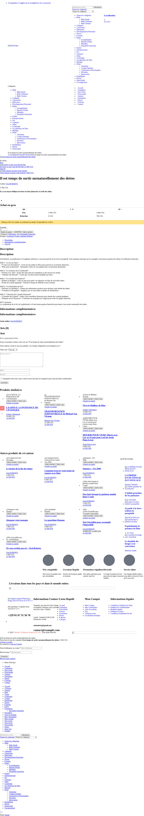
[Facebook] (75, 3)
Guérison (79, 54)
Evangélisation (86, 40)
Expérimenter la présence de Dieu (132, 527)
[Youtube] (93, 3)
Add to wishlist (28, 232)
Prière (78, 64)
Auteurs (7, 674)
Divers (78, 34)
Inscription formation (16, 711)
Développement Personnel (85, 32)
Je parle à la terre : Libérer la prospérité (133, 510)
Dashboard (8, 701)
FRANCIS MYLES (132, 518)
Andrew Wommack (13, 414)
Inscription (8, 713)
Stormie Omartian (131, 485)
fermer (7, 815)
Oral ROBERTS (12, 184)
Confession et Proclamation (90, 70)
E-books (79, 36)
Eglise (78, 38)
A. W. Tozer (129, 533)
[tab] (74, 240)
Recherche (97, 7)
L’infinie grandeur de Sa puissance (133, 494)
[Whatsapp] (81, 3)
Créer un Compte (16, 644)
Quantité (3, 227)
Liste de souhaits (10, 715)
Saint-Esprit (80, 80)
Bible (78, 17)
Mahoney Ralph (130, 551)
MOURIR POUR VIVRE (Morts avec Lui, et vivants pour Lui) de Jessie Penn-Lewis (100, 437)
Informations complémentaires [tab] (18, 308)
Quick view (22, 401)
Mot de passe (5, 652)
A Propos (7, 688)
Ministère (84, 44)
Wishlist (7, 731)
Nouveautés (8, 672)
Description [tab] (6, 248)
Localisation (109, 15)
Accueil (10, 155)
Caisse (6, 694)
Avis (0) (7, 244)
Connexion (4, 656)
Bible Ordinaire (86, 21)
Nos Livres (8, 670)
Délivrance (80, 30)
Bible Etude (85, 19)
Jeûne (78, 56)
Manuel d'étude (86, 42)
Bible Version (86, 23)
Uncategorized (81, 82)
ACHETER (17, 232)
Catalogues (8, 668)
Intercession (85, 74)
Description (8, 240)
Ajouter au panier (6, 232)
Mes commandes (10, 717)
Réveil (78, 78)
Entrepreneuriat (81, 50)
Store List (7, 729)
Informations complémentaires (15, 242)
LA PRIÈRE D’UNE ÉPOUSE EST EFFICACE (133, 477)
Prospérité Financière (88, 46)
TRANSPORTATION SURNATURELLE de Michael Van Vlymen (60, 413)
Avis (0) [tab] (4, 328)
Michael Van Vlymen (52, 421)
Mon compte (9, 719)
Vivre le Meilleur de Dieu (94, 405)
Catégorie (79, 25)
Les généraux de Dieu (84, 60)
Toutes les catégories (83, 15)
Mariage (79, 62)
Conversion (80, 28)
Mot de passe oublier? (8, 659)
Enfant (78, 48)
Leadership (80, 58)
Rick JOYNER (130, 500)
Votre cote (4, 350)
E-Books (7, 680)
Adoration (84, 66)
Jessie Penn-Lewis (89, 444)
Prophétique (80, 76)
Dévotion (84, 72)
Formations (8, 676)
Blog (6, 692)
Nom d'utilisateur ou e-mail (10, 648)
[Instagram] (87, 3)
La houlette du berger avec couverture (131, 543)
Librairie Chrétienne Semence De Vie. (27, 632)
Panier (6, 727)
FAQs (6, 707)
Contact (7, 682)
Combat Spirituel (87, 68)
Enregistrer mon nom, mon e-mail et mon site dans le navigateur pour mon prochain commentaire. (37, 379)
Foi (77, 52)
